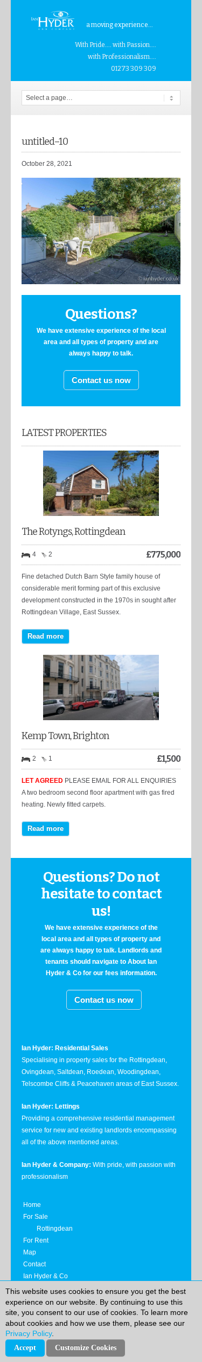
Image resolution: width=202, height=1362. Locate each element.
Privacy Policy (28, 1333)
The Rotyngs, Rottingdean (73, 532)
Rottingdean (55, 1228)
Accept (25, 1348)
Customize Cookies (85, 1348)
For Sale (35, 1216)
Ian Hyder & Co (45, 1276)
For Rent (35, 1240)
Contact (34, 1264)
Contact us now (101, 380)
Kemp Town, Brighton (65, 736)
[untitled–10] (101, 282)
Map (29, 1252)
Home (32, 1205)
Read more (45, 636)
